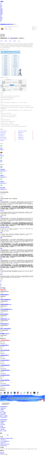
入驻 (0, 22)
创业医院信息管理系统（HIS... (6, 304)
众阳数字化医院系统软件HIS (5, 299)
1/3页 (1, 284)
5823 (14, 134)
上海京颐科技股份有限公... (5, 370)
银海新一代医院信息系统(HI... (5, 328)
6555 (14, 132)
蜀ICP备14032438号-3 (10, 454)
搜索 (0, 20)
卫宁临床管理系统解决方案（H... (6, 309)
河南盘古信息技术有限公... (5, 350)
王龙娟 (1, 269)
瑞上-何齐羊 (2, 210)
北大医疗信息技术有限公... (5, 385)
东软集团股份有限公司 (4, 355)
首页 (0, 281)
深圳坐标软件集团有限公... (5, 380)
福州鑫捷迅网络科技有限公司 (5, 24)
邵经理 (1, 200)
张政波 (1, 232)
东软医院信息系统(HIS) (4, 294)
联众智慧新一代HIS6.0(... (5, 333)
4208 (32, 137)
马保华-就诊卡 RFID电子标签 (4, 227)
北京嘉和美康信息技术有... (5, 365)
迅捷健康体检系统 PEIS (20, 137)
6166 (32, 132)
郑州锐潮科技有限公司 (4, 345)
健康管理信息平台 (2, 140)
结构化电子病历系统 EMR (3, 132)
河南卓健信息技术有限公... (5, 375)
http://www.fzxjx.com (9, 29)
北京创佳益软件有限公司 (5, 360)
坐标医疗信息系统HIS (4, 314)
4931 (32, 134)
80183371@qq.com (2, 453)
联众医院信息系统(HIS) (4, 323)
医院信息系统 (12, 38)
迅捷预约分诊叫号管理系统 (3, 137)
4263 (14, 137)
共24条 (1, 280)
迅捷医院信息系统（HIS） (21, 132)
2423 (14, 140)
